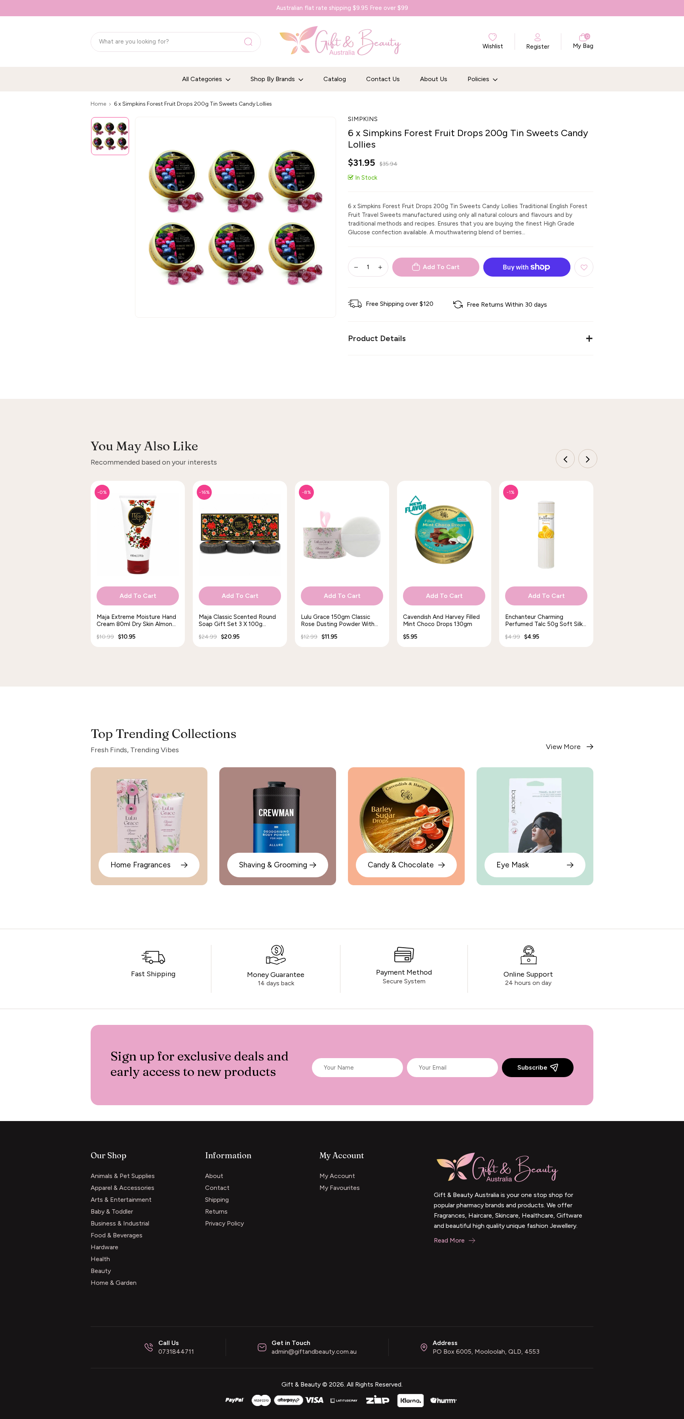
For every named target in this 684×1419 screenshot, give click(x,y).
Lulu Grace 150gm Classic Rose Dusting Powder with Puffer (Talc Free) (337, 620)
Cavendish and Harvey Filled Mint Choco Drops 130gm (441, 620)
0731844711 (176, 1351)
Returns (216, 1211)
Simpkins (363, 119)
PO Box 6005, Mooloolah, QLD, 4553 (486, 1351)
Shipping (217, 1199)
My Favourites (339, 1187)
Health (100, 1259)
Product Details (377, 338)
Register (537, 46)
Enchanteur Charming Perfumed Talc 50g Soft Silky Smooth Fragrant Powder (545, 620)
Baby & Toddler (112, 1211)
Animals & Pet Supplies (123, 1176)
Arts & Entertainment (121, 1199)
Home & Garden (114, 1282)
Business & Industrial (120, 1223)
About (214, 1176)
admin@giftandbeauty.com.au (314, 1351)
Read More (449, 1240)
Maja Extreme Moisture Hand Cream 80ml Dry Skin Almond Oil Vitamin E (136, 620)
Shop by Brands (273, 79)
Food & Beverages (116, 1235)
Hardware (104, 1247)
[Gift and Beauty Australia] (342, 1400)
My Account (337, 1176)
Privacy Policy (224, 1223)
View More (563, 747)
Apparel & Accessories (122, 1187)
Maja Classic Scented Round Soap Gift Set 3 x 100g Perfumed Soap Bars (237, 620)
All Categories (203, 79)
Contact (217, 1187)
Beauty (101, 1271)
